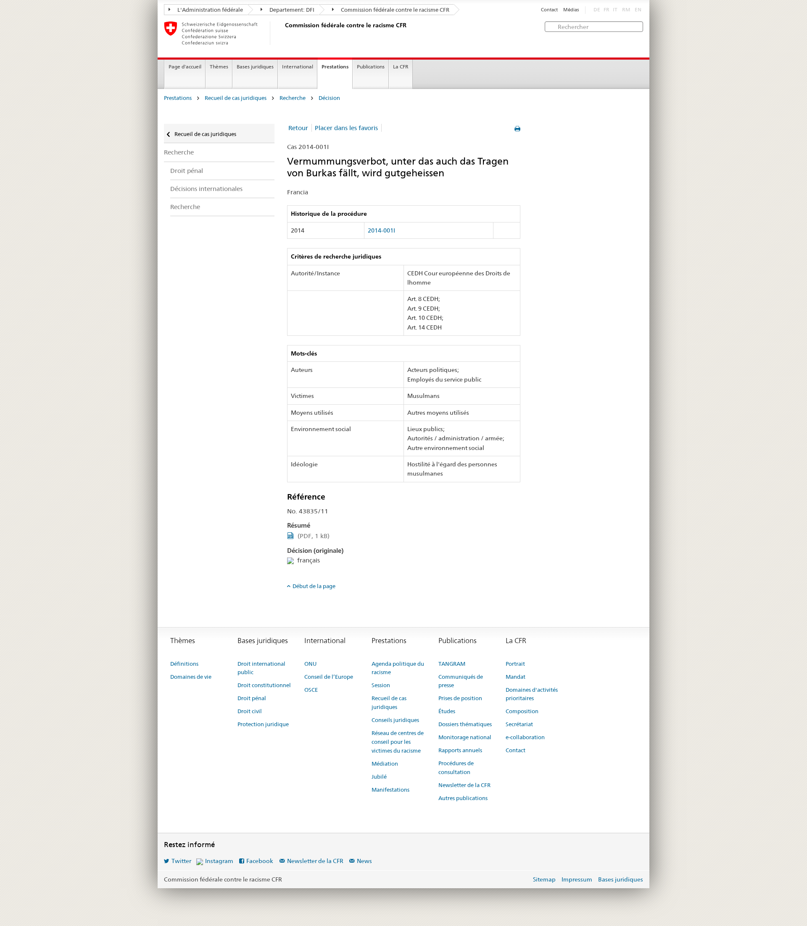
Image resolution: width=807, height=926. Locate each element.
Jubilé (379, 776)
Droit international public (261, 668)
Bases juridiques (255, 66)
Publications (371, 66)
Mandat (515, 676)
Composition (522, 711)
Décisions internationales (206, 189)
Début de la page (314, 586)
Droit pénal (186, 171)
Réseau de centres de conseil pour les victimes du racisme (398, 742)
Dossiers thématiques (465, 724)
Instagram (219, 861)
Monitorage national (464, 737)
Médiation (385, 763)
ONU (310, 663)
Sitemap (544, 879)
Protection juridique (263, 724)
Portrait (515, 663)
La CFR (401, 66)
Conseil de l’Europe (328, 676)
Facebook (259, 861)
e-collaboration (525, 737)
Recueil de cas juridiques (235, 98)
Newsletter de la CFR (464, 785)
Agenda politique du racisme (398, 668)
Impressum (577, 879)
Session (381, 685)
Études (446, 711)
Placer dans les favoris (346, 128)
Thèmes (219, 66)
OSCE (311, 689)
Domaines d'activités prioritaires (532, 694)
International (297, 66)
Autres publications (463, 798)
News (364, 861)
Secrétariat (519, 724)
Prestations (335, 66)
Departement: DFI (291, 9)
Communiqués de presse (460, 681)
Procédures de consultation (456, 767)
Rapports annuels (460, 750)
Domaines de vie (190, 676)
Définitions (184, 663)
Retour (298, 128)
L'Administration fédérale (209, 9)
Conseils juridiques (395, 720)
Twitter (181, 861)
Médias (571, 10)
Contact (549, 10)
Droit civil (249, 711)
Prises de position (460, 698)
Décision (329, 98)
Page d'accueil (185, 66)
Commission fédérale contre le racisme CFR (394, 9)
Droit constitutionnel (264, 685)
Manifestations (390, 789)
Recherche (293, 98)
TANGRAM (451, 663)
